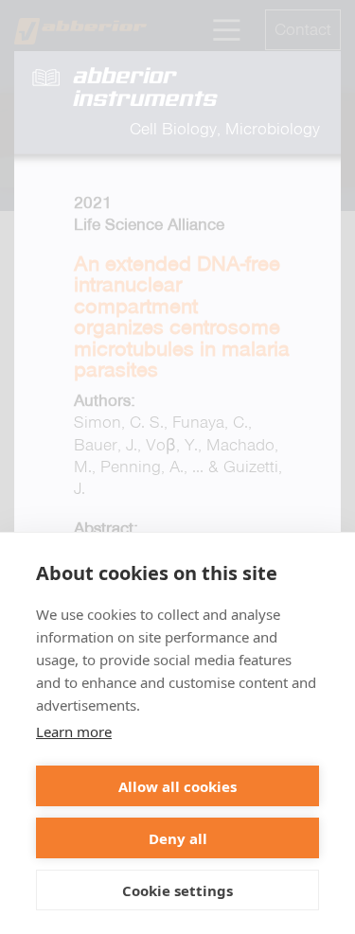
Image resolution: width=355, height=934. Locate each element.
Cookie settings (177, 890)
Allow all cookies (177, 786)
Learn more (74, 731)
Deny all (178, 838)
